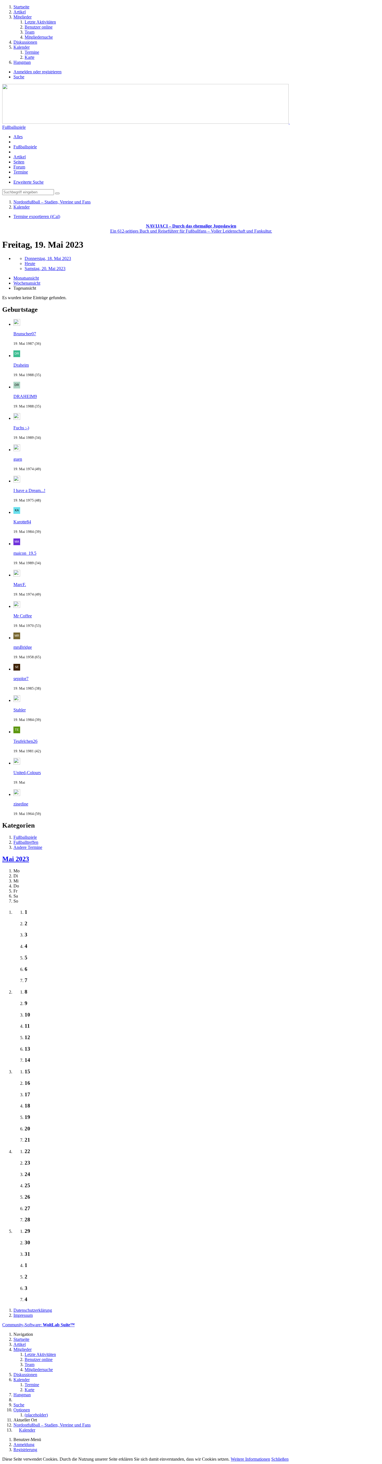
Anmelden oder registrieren (37, 71)
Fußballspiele (14, 127)
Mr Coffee (22, 615)
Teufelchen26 (25, 741)
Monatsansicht (26, 278)
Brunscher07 (24, 333)
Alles (18, 136)
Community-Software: (38, 1324)
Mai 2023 (15, 859)
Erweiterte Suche (28, 182)
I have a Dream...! (29, 490)
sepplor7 (21, 678)
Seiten (18, 162)
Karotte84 (22, 521)
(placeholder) (36, 1415)
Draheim (21, 365)
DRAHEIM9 (25, 396)
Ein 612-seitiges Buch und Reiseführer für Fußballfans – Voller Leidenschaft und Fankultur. (191, 228)
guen (17, 459)
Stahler (19, 710)
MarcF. (19, 584)
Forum (19, 167)
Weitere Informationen (250, 1459)
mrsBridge (22, 647)
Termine (20, 172)
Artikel (19, 156)
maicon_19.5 (24, 553)
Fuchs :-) (21, 427)
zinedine (20, 804)
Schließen (280, 1459)
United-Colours (27, 772)
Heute (30, 263)
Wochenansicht (26, 283)
